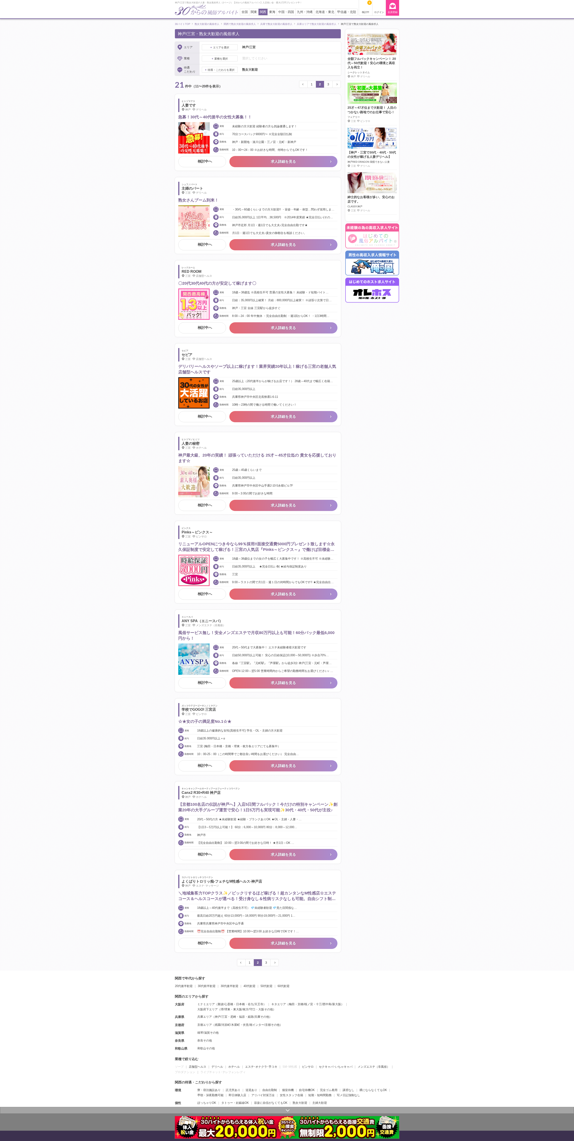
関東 (254, 12)
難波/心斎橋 (225, 1004)
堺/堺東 (225, 1009)
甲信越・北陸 (346, 12)
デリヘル (217, 1066)
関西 (263, 12)
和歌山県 (181, 1048)
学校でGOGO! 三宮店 (199, 709)
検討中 (366, 7)
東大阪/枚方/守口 (244, 1009)
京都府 (179, 1025)
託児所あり (233, 1090)
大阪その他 (265, 1009)
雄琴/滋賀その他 (208, 1032)
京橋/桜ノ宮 (305, 1004)
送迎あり (251, 1090)
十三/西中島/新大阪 (328, 1004)
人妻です (189, 105)
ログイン (379, 12)
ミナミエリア (206, 1004)
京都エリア (204, 1024)
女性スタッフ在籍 (291, 1095)
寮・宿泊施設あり (209, 1090)
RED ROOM (191, 271)
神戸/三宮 (221, 1016)
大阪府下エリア (207, 1009)
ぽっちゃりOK (206, 1102)
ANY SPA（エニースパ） (202, 621)
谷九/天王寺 (255, 1004)
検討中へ (205, 161)
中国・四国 (286, 12)
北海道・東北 (324, 12)
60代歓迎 (283, 986)
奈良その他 (204, 1040)
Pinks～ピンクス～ (197, 532)
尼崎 (233, 1016)
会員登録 (393, 12)
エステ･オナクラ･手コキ (261, 1066)
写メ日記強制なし (348, 1095)
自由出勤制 (269, 1090)
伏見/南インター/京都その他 (261, 1024)
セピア (187, 355)
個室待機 (288, 1090)
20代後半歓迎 (184, 986)
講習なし (348, 1090)
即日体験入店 (237, 1095)
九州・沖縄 (305, 12)
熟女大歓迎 (300, 1102)
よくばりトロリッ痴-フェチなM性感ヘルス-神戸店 (222, 881)
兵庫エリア (204, 1016)
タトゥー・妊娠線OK (235, 1102)
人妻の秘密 (191, 443)
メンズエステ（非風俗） (374, 1066)
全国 (244, 12)
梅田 (292, 1004)
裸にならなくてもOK (373, 1090)
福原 (242, 1016)
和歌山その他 (206, 1048)
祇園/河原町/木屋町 (227, 1024)
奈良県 (179, 1040)
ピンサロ (308, 1066)
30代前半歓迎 (206, 986)
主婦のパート (192, 188)
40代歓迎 (249, 986)
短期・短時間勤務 (320, 1095)
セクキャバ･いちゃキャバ (335, 1066)
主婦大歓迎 (319, 1102)
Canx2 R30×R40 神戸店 (201, 793)
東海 (272, 12)
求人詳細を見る (283, 161)
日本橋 (240, 1004)
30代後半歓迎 (229, 986)
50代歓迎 (266, 986)
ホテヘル (234, 1066)
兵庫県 (179, 1017)
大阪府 (179, 1004)
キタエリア (278, 1004)
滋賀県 (179, 1033)
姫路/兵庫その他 (258, 1016)
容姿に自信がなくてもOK (270, 1102)
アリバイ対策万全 (263, 1095)
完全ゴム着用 (328, 1090)
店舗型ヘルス (197, 1066)
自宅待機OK (307, 1090)
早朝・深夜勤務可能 (210, 1095)
